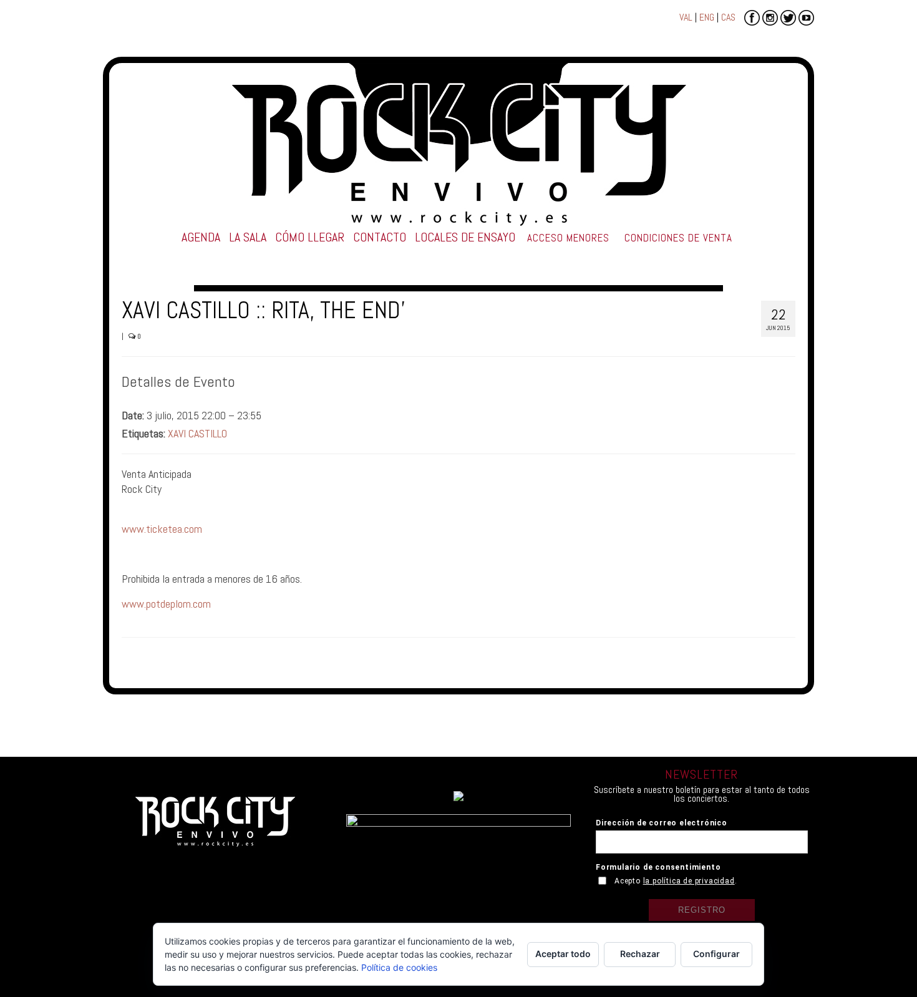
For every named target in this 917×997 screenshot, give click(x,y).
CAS (728, 17)
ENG (706, 17)
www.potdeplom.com (166, 603)
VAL (685, 17)
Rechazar (640, 953)
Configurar (716, 953)
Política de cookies (399, 967)
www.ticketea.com (162, 529)
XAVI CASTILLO (197, 433)
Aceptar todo (563, 953)
